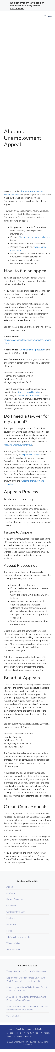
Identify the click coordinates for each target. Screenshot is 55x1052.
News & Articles (31, 1033)
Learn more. (17, 8)
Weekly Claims (13, 943)
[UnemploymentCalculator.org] (19, 16)
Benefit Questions (14, 899)
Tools (18, 1033)
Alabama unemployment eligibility (34, 237)
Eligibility (10, 918)
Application (11, 893)
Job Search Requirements (18, 937)
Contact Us (45, 1033)
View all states (13, 949)
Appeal (9, 886)
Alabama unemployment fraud (18, 444)
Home (9, 1029)
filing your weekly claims (29, 392)
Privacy (28, 1036)
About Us (20, 1029)
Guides (10, 1033)
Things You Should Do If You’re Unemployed (27, 971)
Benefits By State (34, 1029)
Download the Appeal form (33, 349)
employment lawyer (30, 454)
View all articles (13, 1016)
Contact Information (15, 912)
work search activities (29, 395)
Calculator (11, 905)
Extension (11, 924)
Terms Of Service (14, 1036)
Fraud (9, 930)
